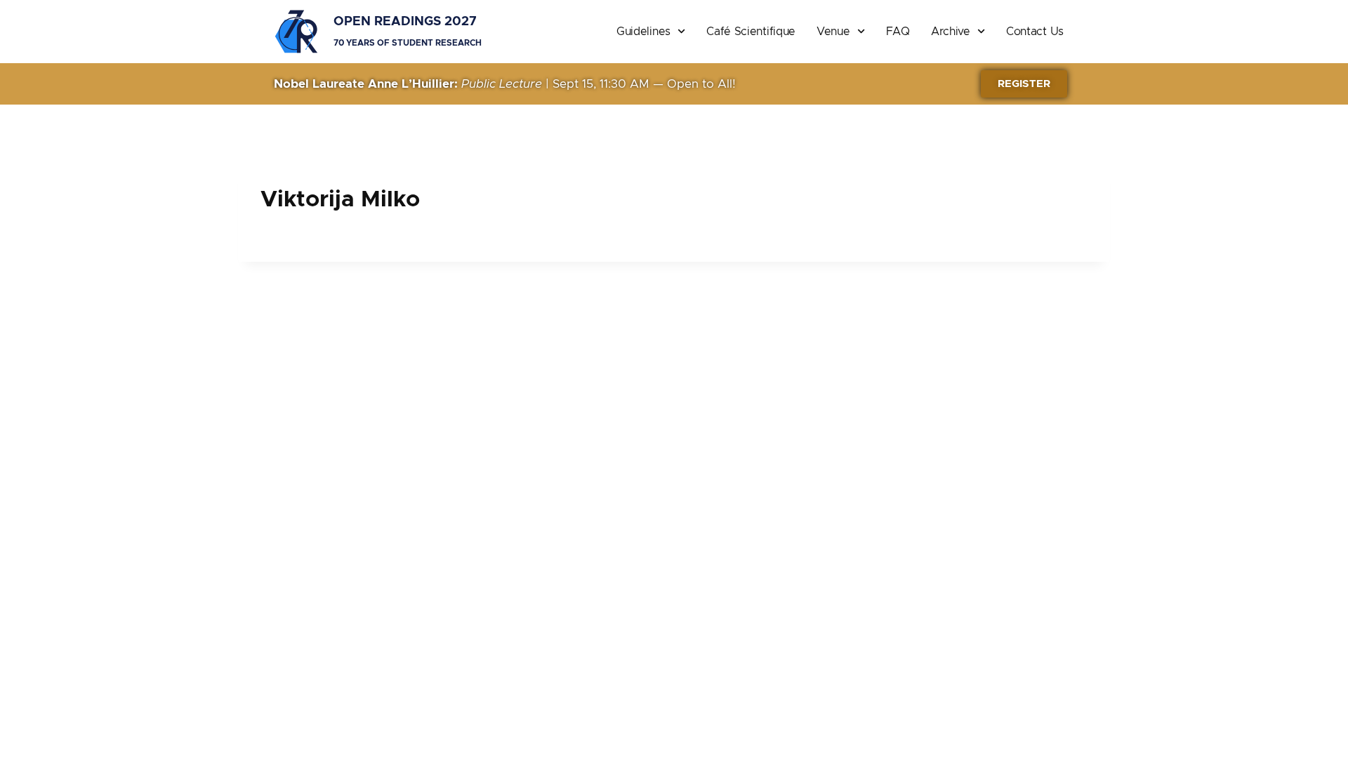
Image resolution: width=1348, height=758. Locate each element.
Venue (833, 31)
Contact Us (1035, 31)
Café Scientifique (750, 31)
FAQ (898, 31)
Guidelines (643, 31)
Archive (950, 31)
